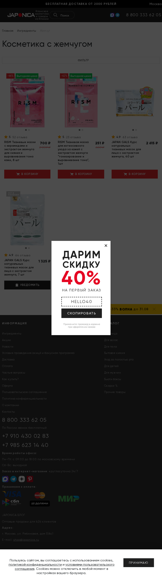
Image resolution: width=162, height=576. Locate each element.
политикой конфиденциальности (35, 564)
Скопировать (81, 313)
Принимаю (138, 562)
